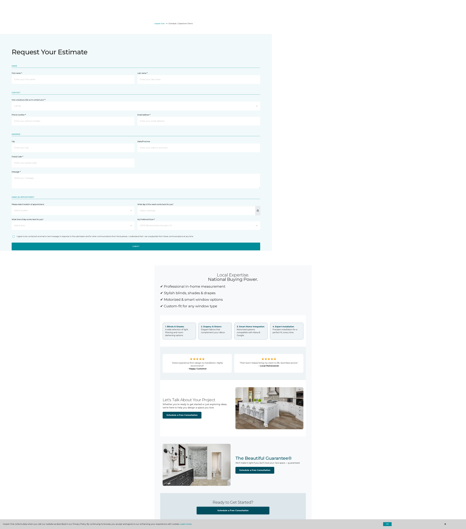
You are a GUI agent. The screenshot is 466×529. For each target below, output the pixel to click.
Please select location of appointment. (28, 204)
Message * (16, 172)
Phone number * (19, 115)
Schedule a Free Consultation (182, 415)
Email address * (143, 115)
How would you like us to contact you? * (28, 100)
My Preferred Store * (146, 219)
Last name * (142, 73)
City (13, 141)
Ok (387, 524)
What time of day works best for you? (27, 219)
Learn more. (186, 524)
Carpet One (159, 23)
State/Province (143, 141)
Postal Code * (17, 157)
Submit (135, 246)
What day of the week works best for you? (155, 204)
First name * (17, 73)
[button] (136, 106)
